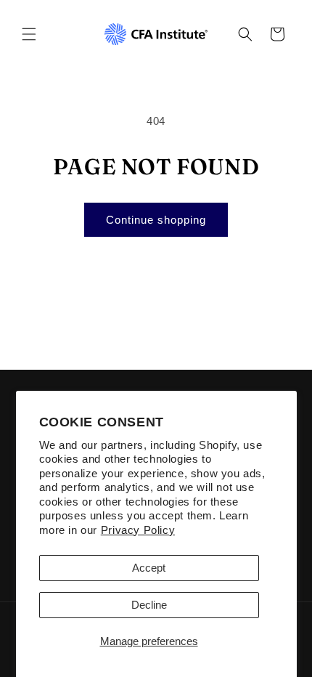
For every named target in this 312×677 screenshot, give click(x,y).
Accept (148, 568)
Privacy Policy (138, 530)
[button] (29, 34)
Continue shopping (156, 220)
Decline (149, 605)
